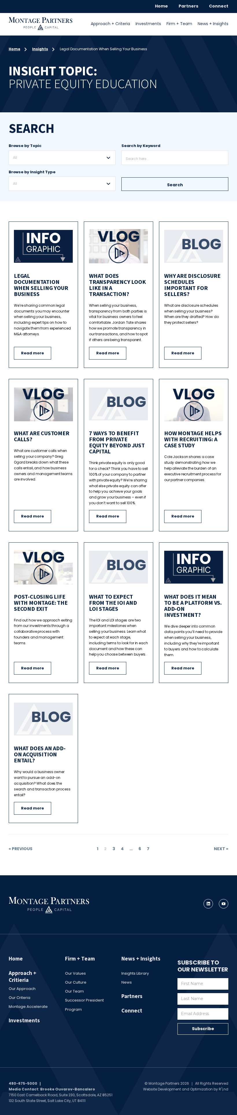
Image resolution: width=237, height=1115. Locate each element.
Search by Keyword (140, 145)
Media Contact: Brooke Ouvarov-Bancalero (52, 1089)
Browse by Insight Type (32, 172)
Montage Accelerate (28, 1006)
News (126, 982)
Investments (148, 24)
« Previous (20, 849)
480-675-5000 (23, 1083)
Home (161, 6)
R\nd (223, 1089)
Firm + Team (179, 24)
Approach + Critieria (22, 976)
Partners (188, 6)
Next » (221, 849)
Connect (218, 6)
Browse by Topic (25, 145)
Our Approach (22, 988)
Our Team (74, 991)
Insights (40, 48)
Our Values (75, 973)
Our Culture (75, 982)
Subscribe (203, 1029)
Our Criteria (19, 997)
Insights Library (135, 973)
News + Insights (213, 24)
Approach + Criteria (110, 24)
